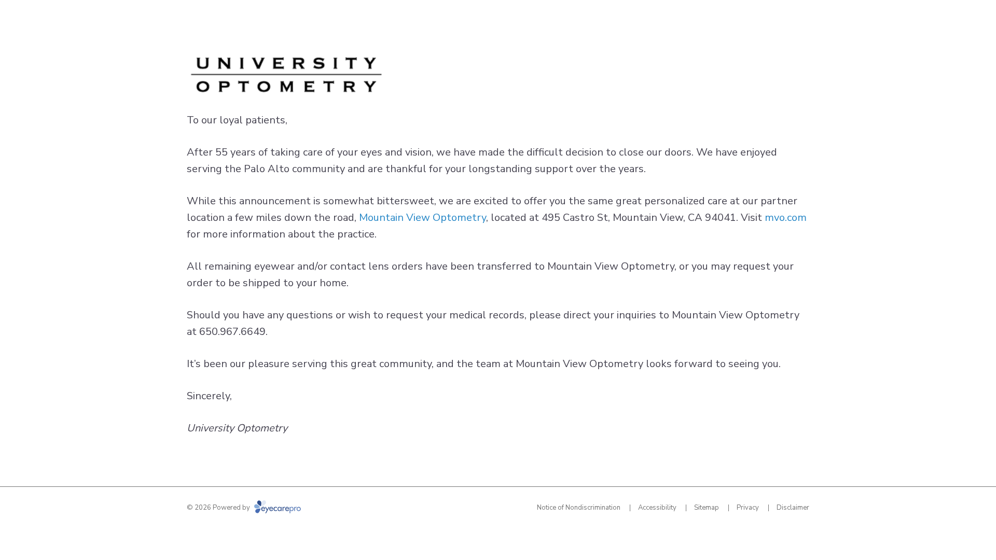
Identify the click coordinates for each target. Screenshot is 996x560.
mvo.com (786, 218)
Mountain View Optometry (422, 218)
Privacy (748, 507)
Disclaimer (793, 507)
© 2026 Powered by (219, 507)
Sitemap (706, 507)
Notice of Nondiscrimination (578, 507)
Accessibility (657, 507)
